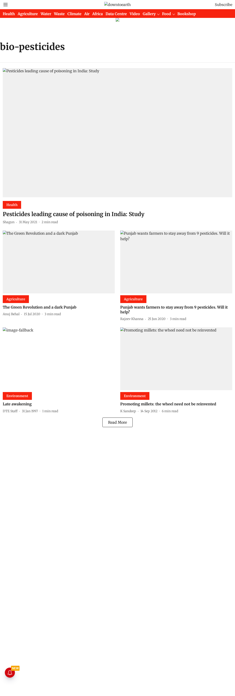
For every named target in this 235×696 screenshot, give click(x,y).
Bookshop (186, 13)
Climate (74, 13)
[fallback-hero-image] (117, 132)
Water (46, 13)
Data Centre (116, 13)
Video (135, 13)
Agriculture (28, 13)
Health (9, 13)
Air (87, 13)
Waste (59, 13)
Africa (97, 13)
